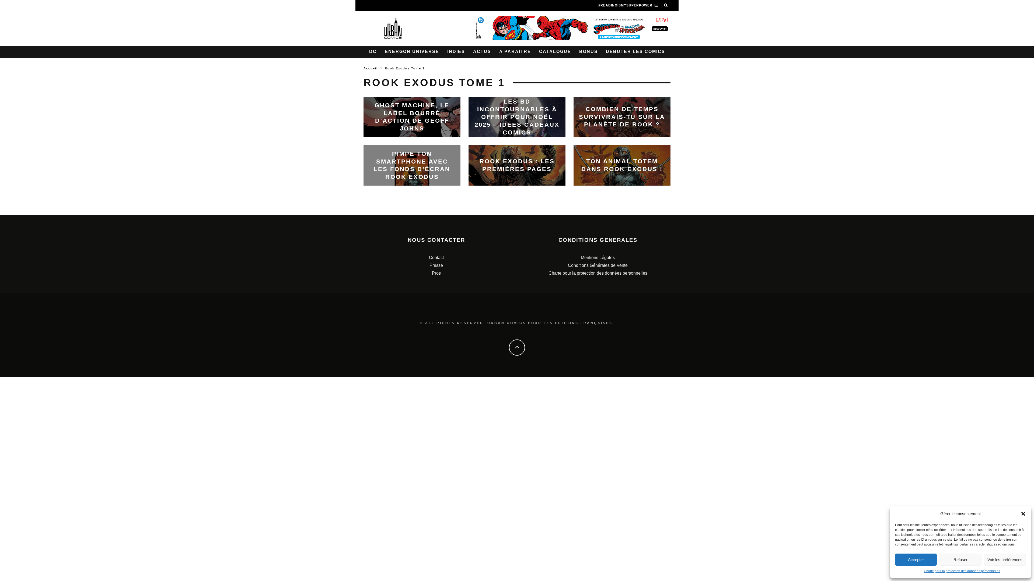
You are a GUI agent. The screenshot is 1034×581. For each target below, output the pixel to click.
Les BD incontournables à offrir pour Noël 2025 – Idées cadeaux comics (517, 117)
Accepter (916, 559)
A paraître (515, 51)
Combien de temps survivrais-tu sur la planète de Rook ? (622, 117)
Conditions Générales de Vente (598, 265)
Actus (482, 51)
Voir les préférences (1004, 559)
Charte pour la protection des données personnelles (962, 571)
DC (373, 51)
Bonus (588, 51)
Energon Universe (412, 51)
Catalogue (555, 51)
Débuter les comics (635, 51)
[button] (1023, 513)
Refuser (960, 559)
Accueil (371, 68)
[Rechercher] (666, 5)
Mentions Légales (598, 257)
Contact (436, 257)
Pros (436, 273)
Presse (436, 265)
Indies (456, 51)
